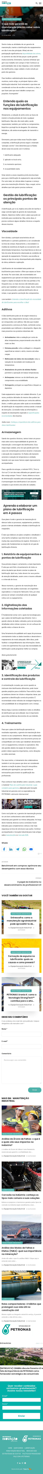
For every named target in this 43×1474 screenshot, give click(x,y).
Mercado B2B (31, 1451)
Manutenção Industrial (12, 19)
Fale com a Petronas (21, 1456)
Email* (4, 1396)
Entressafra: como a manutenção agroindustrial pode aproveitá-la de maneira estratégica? (21, 921)
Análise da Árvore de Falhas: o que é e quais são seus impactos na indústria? (21, 1142)
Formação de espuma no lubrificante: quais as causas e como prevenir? (21, 959)
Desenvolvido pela (16, 1469)
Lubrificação (8, 1190)
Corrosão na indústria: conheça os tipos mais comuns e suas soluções (21, 1196)
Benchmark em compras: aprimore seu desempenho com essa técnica (21, 867)
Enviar (21, 1416)
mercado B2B (23, 835)
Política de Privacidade (31, 1454)
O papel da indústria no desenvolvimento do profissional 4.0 (22, 883)
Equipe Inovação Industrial (21, 928)
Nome (4, 1029)
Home (10, 1448)
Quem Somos (18, 1448)
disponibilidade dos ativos (31, 53)
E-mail (5, 1041)
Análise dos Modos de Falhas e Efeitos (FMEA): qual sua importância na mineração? (21, 1251)
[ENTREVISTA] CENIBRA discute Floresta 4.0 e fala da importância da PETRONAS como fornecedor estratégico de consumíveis (21, 1371)
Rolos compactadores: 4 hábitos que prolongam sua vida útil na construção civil (21, 1307)
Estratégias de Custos (11, 1454)
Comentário (6, 1054)
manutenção (10, 835)
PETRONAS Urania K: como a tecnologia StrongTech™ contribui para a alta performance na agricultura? (21, 998)
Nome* (5, 1404)
